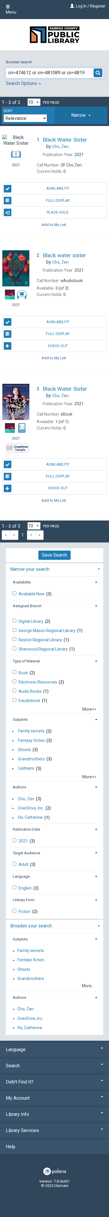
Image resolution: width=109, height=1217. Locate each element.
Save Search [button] (54, 555)
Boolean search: (20, 62)
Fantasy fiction (31, 740)
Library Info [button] (17, 1114)
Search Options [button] (22, 83)
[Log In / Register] (71, 6)
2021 (24, 841)
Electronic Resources (38, 682)
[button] (81, 115)
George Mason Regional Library (47, 630)
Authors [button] (19, 787)
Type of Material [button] (26, 661)
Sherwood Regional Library (44, 649)
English (26, 888)
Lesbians (26, 768)
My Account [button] (18, 1098)
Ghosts (24, 749)
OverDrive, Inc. (31, 808)
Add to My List (54, 224)
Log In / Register (91, 6)
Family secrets (31, 731)
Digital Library (31, 621)
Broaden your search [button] (31, 926)
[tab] (81, 115)
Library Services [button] (22, 1130)
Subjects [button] (20, 719)
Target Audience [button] (26, 853)
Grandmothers (31, 759)
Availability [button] (22, 582)
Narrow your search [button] (29, 569)
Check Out (58, 346)
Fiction (25, 911)
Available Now (32, 594)
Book (24, 672)
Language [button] (21, 876)
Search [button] (13, 1065)
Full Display (58, 200)
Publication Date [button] (26, 829)
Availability (57, 188)
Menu (11, 12)
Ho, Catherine (30, 817)
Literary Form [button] (24, 900)
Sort (7, 111)
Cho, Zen (26, 798)
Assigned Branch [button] (27, 606)
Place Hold (58, 212)
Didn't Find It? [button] (19, 1082)
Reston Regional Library (41, 640)
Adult (24, 864)
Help (10, 1146)
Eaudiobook (30, 700)
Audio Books (30, 691)
